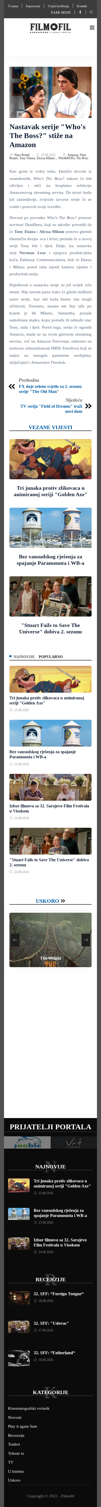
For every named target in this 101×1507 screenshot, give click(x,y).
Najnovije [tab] (24, 657)
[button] (92, 28)
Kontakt (82, 6)
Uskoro (47, 901)
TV (10, 1462)
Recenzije (51, 1279)
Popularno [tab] (51, 657)
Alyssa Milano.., (47, 158)
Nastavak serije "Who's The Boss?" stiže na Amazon (47, 136)
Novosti (14, 1417)
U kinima (16, 1471)
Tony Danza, (27, 158)
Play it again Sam (22, 1426)
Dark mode (61, 12)
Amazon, (73, 155)
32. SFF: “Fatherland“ (54, 1352)
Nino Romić (22, 155)
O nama (13, 6)
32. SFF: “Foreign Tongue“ (59, 1293)
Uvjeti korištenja (58, 6)
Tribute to (16, 1453)
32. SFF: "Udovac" (51, 1323)
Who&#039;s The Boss (73, 158)
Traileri (14, 1444)
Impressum (33, 6)
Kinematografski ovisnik (29, 1408)
